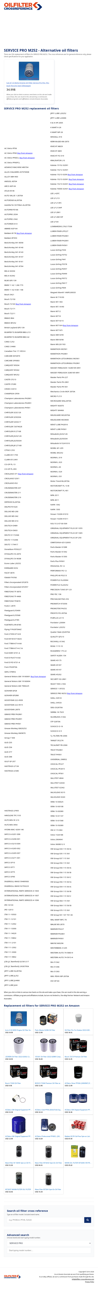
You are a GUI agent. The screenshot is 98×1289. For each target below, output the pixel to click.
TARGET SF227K (56, 740)
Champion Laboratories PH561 (17, 407)
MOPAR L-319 (56, 457)
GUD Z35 (8, 742)
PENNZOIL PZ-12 (57, 566)
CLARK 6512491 (11, 459)
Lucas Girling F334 (58, 250)
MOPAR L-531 (56, 476)
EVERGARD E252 (11, 568)
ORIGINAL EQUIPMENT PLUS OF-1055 (66, 528)
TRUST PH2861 (56, 750)
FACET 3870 (9, 573)
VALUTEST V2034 (57, 783)
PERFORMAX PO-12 (58, 570)
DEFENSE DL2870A (12, 502)
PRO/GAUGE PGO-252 (59, 599)
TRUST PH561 (56, 754)
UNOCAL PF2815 (57, 769)
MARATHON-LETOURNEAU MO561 (65, 358)
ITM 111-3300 (10, 952)
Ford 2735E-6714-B (12, 634)
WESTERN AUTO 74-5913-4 (61, 957)
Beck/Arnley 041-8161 (13, 261)
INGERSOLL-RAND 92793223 (16, 886)
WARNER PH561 (57, 938)
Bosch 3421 (9, 294)
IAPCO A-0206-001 (12, 839)
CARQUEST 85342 (11, 370)
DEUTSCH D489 (10, 525)
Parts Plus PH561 (57, 561)
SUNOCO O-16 (56, 726)
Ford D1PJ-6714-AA (12, 657)
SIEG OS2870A (56, 707)
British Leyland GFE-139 (14, 327)
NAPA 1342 (55, 504)
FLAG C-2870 (9, 606)
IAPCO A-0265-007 (12, 853)
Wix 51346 (54, 967)
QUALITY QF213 (57, 636)
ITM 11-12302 (10, 924)
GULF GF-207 (10, 761)
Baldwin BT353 (10, 238)
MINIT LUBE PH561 (58, 429)
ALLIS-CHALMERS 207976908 (16, 172)
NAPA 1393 (55, 509)
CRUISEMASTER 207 (12, 488)
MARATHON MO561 (58, 349)
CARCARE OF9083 (11, 360)
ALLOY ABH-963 (11, 176)
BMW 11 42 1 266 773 (13, 285)
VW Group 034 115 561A (60, 849)
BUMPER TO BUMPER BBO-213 (17, 332)
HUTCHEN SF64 (10, 825)
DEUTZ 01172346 (11, 535)
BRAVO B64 (9, 318)
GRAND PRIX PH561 (12, 723)
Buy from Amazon (25, 153)
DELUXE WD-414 (11, 521)
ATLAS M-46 (9, 191)
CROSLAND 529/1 (11, 478)
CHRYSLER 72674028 (13, 426)
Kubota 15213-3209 (58, 174)
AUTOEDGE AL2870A (13, 200)
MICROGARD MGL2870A (60, 401)
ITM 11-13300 (10, 928)
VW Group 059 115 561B (60, 891)
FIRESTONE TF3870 (12, 601)
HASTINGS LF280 (11, 771)
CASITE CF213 (10, 379)
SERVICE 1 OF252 (57, 688)
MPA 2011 (54, 495)
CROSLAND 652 (11, 483)
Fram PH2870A (10, 667)
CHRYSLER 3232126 (12, 412)
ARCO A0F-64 (10, 186)
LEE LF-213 (55, 198)
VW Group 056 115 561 (60, 863)
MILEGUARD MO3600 (59, 420)
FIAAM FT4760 (10, 577)
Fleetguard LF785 (11, 620)
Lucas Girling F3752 (58, 254)
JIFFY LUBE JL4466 (12, 980)
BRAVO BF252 (10, 323)
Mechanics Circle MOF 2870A (62, 391)
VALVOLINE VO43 (57, 797)
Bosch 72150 (9, 299)
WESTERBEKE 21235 (58, 948)
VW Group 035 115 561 (60, 853)
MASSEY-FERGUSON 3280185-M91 (65, 372)
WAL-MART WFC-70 (58, 919)
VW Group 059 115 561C (60, 896)
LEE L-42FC (55, 193)
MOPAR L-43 (55, 467)
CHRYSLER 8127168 (12, 431)
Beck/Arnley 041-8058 (13, 242)
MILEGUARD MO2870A (60, 415)
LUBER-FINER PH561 (59, 245)
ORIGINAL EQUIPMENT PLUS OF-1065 (66, 533)
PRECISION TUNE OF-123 (61, 589)
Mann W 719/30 (57, 297)
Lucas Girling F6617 (58, 283)
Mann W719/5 (56, 330)
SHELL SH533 (56, 702)
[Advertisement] (49, 29)
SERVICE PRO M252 (58, 693)
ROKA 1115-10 (56, 646)
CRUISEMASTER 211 (12, 492)
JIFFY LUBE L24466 (58, 118)
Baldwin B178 (10, 233)
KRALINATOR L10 (57, 160)
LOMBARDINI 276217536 (61, 226)
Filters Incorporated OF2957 (16, 587)
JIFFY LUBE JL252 (11, 975)
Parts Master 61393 (58, 556)
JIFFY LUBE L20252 (58, 113)
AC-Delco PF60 (10, 153)
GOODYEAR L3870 (12, 709)
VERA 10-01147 (56, 816)
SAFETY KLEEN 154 (58, 655)
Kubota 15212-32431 (59, 170)
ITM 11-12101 (10, 919)
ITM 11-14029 (10, 933)
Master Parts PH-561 (59, 387)
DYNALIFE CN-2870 (12, 554)
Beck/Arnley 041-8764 (13, 266)
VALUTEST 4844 (56, 778)
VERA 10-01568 (56, 820)
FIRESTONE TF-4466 (12, 596)
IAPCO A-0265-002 (12, 848)
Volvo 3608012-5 (57, 844)
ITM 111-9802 (10, 957)
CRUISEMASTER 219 (12, 497)
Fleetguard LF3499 (12, 610)
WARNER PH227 (57, 929)
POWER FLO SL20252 (59, 585)
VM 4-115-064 (56, 830)
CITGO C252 (9, 450)
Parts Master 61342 (58, 552)
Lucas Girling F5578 (58, 264)
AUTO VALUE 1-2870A (13, 195)
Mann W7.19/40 (57, 306)
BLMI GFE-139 (10, 280)
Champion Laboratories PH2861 (18, 398)
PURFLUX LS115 (57, 618)
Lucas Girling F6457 (58, 269)
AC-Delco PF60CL (11, 158)
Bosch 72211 (9, 313)
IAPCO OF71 (9, 867)
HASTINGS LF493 (11, 810)
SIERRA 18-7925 (57, 712)
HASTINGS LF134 (11, 766)
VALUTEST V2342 (57, 787)
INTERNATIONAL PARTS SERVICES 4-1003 (21, 891)
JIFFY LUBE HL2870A (13, 971)
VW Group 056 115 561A (60, 868)
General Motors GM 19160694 (17, 681)
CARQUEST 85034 (11, 365)
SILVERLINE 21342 (58, 717)
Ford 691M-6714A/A (13, 639)
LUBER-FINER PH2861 (59, 236)
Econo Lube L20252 (12, 563)
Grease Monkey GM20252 (15, 728)
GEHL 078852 (10, 672)
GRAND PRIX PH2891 (13, 719)
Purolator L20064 (57, 622)
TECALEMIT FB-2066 (58, 745)
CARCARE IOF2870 (12, 356)
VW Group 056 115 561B (60, 872)
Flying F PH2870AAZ (13, 629)
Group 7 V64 (9, 738)
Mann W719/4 (56, 325)
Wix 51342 (54, 962)
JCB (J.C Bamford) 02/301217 (16, 961)
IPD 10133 (8, 905)
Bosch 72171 (9, 308)
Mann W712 (55, 311)
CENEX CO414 (10, 389)
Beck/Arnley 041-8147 (13, 257)
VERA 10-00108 (56, 806)
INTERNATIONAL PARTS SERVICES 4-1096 (21, 900)
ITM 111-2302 (10, 947)
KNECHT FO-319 (57, 155)
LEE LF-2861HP (56, 217)
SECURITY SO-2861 (58, 679)
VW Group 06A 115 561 (60, 901)
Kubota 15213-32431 (59, 184)
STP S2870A (55, 721)
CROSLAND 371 (11, 474)
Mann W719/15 (57, 320)
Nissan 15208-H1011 (59, 519)
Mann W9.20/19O (57, 344)
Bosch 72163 (9, 304)
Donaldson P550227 (13, 549)
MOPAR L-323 (56, 462)
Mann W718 (55, 316)
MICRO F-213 (56, 396)
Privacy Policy (89, 1282)
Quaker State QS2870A (60, 632)
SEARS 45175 (55, 660)
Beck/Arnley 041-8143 (13, 252)
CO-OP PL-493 (10, 469)
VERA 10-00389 (56, 811)
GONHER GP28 (10, 690)
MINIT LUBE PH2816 (59, 424)
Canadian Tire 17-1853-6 (14, 351)
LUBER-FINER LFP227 (59, 231)
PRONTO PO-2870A (58, 613)
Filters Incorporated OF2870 (16, 582)
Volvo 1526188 (56, 835)
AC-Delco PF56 (10, 148)
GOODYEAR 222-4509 (13, 700)
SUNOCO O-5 (56, 731)
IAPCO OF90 (9, 876)
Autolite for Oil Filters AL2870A (17, 205)
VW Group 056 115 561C (60, 877)
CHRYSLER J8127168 (13, 445)
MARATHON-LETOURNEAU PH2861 (65, 363)
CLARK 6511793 (11, 455)
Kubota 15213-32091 (59, 179)
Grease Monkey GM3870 (15, 733)
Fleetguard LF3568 (12, 615)
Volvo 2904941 (56, 839)
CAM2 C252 (9, 341)
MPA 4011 (54, 500)
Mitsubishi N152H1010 (60, 443)
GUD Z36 (8, 747)
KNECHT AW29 (56, 146)
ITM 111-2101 (10, 942)
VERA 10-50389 (56, 825)
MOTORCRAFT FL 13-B (59, 486)
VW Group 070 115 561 (60, 910)
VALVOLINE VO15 (57, 792)
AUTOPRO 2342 (11, 219)
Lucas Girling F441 (58, 259)
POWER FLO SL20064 (59, 580)
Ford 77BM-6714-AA (13, 643)
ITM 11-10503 (10, 914)
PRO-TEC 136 (55, 594)
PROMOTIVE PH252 (58, 608)
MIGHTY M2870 (57, 405)
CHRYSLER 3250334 (12, 417)
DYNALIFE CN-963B (12, 558)
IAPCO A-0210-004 (12, 843)
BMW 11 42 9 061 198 (13, 290)
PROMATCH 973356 (58, 603)
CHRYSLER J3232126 (13, 436)
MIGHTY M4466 (57, 410)
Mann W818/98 (57, 339)
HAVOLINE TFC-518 (12, 815)
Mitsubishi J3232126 (59, 434)
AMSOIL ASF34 (10, 181)
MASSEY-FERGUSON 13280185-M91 (65, 368)
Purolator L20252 (57, 627)
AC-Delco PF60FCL (12, 162)
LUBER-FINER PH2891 (59, 240)
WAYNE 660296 (56, 943)
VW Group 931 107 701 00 (61, 915)
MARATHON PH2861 (59, 354)
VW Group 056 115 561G (60, 882)
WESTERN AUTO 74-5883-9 (61, 952)
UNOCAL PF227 (57, 764)
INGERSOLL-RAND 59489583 (16, 881)
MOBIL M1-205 (56, 448)
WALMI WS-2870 (57, 924)
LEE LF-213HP (56, 207)
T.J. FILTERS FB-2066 (58, 736)
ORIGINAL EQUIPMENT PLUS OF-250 (65, 537)
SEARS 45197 (55, 669)
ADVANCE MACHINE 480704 (16, 167)
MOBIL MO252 (56, 453)
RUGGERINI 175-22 (58, 651)
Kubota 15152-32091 (59, 165)
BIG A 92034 (9, 271)
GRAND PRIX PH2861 (13, 714)
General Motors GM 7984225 (16, 686)
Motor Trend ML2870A (59, 481)
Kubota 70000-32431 (59, 188)
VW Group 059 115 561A (60, 886)
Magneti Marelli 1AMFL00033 (63, 292)
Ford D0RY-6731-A (12, 653)
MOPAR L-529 (56, 471)
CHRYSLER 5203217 (12, 422)
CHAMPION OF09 (11, 393)
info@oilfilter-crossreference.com (83, 1279)
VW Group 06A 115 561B (60, 905)
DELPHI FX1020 (10, 507)
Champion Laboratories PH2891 (18, 403)
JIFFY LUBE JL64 (10, 985)
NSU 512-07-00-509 (58, 523)
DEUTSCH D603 (10, 530)
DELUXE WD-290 (11, 511)
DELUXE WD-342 (11, 516)
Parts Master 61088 (58, 547)
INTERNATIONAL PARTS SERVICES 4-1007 (21, 895)
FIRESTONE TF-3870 (12, 591)
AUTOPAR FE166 (11, 209)
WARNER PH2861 (57, 934)
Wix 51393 (54, 971)
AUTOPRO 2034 (11, 214)
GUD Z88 (8, 756)
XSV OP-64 (54, 981)
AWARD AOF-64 (10, 228)
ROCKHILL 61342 (57, 641)
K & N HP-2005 (56, 122)
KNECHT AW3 (56, 151)
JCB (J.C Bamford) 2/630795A (16, 966)
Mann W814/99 (57, 335)
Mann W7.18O (56, 302)
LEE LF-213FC (56, 203)
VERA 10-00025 (56, 802)
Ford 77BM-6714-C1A (13, 648)
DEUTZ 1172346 (11, 540)
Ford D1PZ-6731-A (12, 662)
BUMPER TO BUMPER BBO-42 (16, 337)
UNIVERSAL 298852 (58, 759)
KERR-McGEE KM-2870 (59, 141)
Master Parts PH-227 (59, 377)
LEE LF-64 (54, 221)
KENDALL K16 (56, 137)
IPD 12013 (8, 909)
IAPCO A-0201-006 (12, 834)
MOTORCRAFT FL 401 (59, 490)
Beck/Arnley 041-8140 (13, 247)
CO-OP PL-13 (9, 464)
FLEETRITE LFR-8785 (12, 624)
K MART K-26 (55, 127)
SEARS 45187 (55, 665)
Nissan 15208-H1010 (59, 514)
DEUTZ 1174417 (11, 544)
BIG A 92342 (9, 275)
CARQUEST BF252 (11, 374)
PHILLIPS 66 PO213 (58, 575)
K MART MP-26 (56, 132)
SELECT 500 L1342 (58, 684)
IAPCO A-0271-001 (12, 858)
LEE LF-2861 (55, 212)
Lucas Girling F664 (58, 287)
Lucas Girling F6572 (58, 278)
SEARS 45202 (55, 674)
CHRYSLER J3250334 (13, 440)
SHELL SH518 (56, 698)
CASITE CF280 (10, 384)
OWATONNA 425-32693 (60, 542)
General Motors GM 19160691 (17, 676)
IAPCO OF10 (9, 862)
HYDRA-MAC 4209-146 (14, 829)
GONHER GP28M (11, 695)
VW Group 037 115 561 (60, 858)
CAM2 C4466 (10, 346)
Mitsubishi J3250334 (59, 438)
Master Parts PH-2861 (59, 382)
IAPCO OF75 (9, 872)
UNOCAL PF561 (57, 773)
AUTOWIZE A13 (10, 224)
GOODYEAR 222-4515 (13, 705)
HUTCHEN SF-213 (11, 820)
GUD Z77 (8, 752)
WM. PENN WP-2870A (59, 976)
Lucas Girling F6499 (58, 273)
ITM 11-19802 (10, 938)
